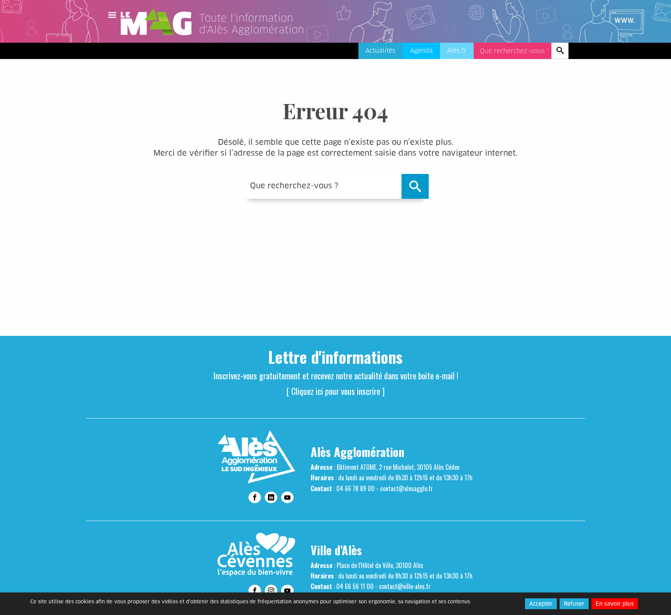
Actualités (380, 51)
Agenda (421, 51)
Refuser (574, 603)
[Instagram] (271, 590)
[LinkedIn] (271, 497)
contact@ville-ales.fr (405, 586)
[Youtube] (287, 497)
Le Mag (159, 22)
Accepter (541, 603)
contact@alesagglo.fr (406, 488)
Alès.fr (456, 51)
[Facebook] (255, 497)
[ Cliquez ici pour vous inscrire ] (336, 391)
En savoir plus (615, 603)
